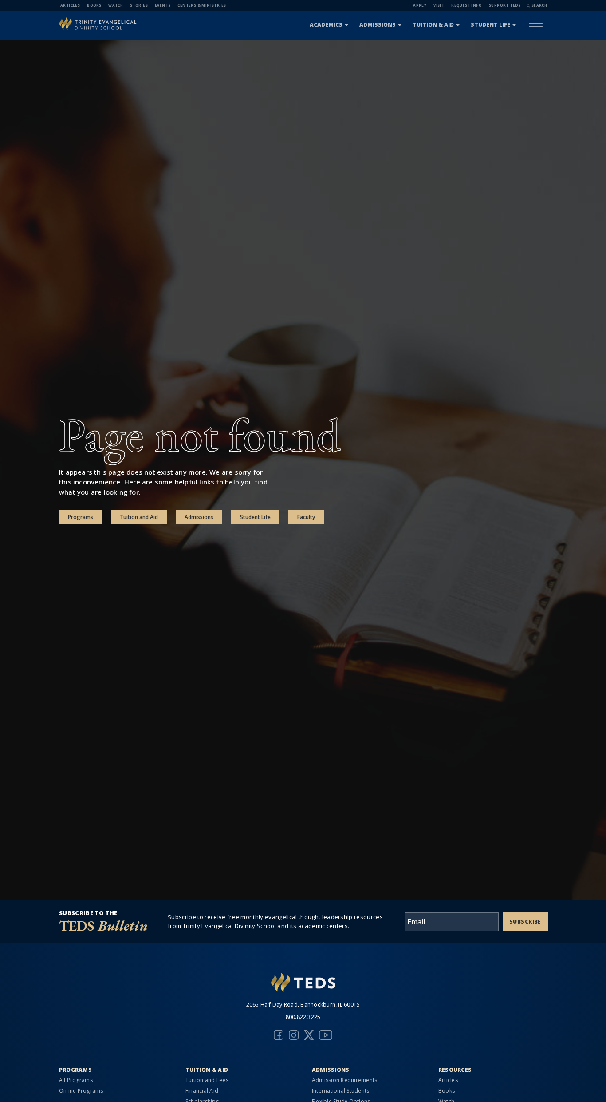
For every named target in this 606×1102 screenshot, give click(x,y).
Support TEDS (505, 5)
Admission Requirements (344, 1080)
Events (162, 5)
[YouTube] (325, 1035)
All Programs (76, 1080)
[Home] (98, 24)
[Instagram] (294, 1035)
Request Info (466, 5)
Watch (115, 5)
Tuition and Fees (206, 1080)
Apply (419, 5)
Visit (438, 5)
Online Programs (81, 1090)
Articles (70, 5)
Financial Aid (201, 1090)
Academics (326, 24)
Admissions (377, 24)
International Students (340, 1090)
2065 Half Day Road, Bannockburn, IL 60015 (303, 1004)
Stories (139, 5)
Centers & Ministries (201, 5)
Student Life (490, 24)
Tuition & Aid (433, 24)
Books (94, 5)
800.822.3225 (303, 1017)
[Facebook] (278, 1035)
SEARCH (539, 5)
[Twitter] (309, 1035)
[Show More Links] (536, 24)
